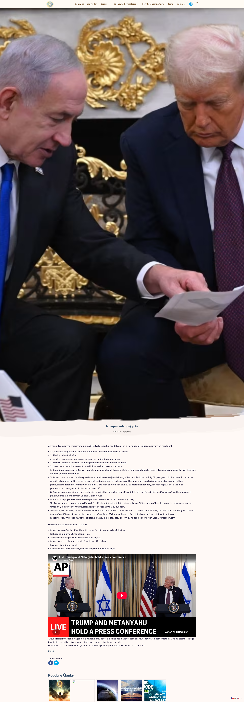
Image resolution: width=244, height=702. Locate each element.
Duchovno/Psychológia (125, 4)
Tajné (170, 4)
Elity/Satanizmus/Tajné (153, 4)
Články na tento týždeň (86, 4)
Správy (104, 4)
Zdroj (51, 651)
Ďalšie (180, 4)
